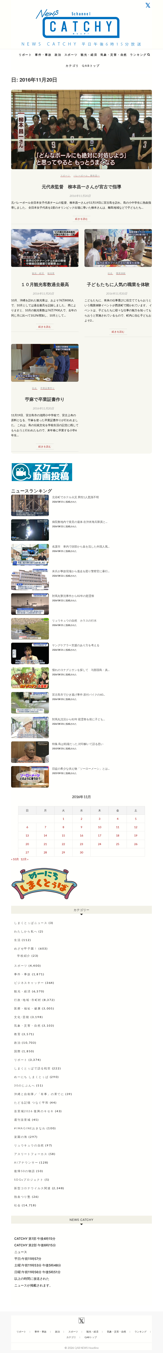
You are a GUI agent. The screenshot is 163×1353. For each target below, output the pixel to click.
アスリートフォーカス (31, 1154)
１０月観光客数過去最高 (47, 284)
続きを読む (81, 218)
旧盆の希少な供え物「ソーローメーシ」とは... (81, 768)
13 (27, 835)
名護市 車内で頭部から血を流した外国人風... (81, 546)
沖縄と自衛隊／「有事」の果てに (39, 1094)
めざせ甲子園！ (26, 948)
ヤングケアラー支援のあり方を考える (75, 645)
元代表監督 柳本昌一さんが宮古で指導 (81, 186)
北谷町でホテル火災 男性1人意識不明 (75, 497)
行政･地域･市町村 (27, 1000)
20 (27, 844)
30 (81, 852)
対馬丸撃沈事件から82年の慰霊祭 (73, 595)
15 (63, 835)
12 (135, 827)
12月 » (24, 859)
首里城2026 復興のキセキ (34, 1111)
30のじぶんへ (24, 1085)
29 (63, 852)
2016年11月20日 (80, 195)
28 (45, 852)
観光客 (51, 273)
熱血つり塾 (22, 1196)
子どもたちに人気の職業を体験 (118, 284)
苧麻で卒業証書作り (45, 399)
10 (99, 827)
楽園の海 (20, 1136)
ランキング (138, 54)
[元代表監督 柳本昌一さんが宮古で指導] (81, 129)
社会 (110, 273)
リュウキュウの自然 (29, 1145)
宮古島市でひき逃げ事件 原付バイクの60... (78, 694)
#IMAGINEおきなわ (30, 1128)
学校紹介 (23, 955)
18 (117, 835)
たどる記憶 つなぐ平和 (31, 1102)
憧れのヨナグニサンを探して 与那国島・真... (81, 670)
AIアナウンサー (26, 1162)
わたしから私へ (26, 931)
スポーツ (71, 54)
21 (45, 844)
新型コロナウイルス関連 (32, 1188)
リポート (25, 54)
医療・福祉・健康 (27, 1008)
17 (99, 835)
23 (81, 844)
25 (117, 844)
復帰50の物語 (24, 1171)
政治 (58, 54)
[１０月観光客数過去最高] (45, 248)
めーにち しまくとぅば (31, 1077)
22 (63, 844)
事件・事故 (43, 54)
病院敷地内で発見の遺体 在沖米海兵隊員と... (79, 521)
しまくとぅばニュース (31, 922)
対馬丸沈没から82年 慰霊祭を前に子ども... (78, 719)
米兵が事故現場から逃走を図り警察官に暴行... (81, 571)
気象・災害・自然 (113, 54)
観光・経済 (89, 54)
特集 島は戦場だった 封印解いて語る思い (77, 744)
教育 (17, 1034)
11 (117, 827)
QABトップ (91, 65)
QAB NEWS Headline (32, 52)
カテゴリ (72, 65)
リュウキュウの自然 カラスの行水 (74, 620)
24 (99, 844)
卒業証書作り (47, 388)
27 (27, 852)
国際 (17, 1051)
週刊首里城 (22, 1119)
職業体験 (121, 273)
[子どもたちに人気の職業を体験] (118, 248)
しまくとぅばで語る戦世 (32, 1068)
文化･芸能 (21, 1017)
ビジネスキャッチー (29, 982)
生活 (17, 940)
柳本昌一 (95, 175)
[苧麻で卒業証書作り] (45, 363)
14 (45, 835)
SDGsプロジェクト (29, 1179)
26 (135, 844)
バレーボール (81, 175)
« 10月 (15, 859)
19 (135, 835)
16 (81, 835)
